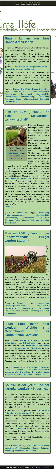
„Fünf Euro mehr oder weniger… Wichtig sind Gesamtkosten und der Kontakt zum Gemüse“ (27, 329)
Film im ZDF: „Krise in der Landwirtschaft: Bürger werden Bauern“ (27, 237)
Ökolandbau (44, 97)
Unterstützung (11, 102)
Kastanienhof (29, 4)
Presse (35, 89)
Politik (28, 89)
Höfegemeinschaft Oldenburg (27, 348)
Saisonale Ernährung (30, 220)
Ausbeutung (44, 213)
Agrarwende (19, 91)
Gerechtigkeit (26, 94)
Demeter (19, 369)
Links (39, 4)
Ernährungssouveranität (39, 91)
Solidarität (44, 99)
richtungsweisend (30, 99)
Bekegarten (23, 4)
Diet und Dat (18, 89)
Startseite (17, 4)
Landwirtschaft (28, 218)
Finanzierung (10, 94)
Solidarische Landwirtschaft (18, 179)
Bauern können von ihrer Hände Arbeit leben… (27, 40)
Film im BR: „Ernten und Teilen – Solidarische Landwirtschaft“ (27, 115)
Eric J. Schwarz (43, 467)
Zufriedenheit (10, 223)
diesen (20, 428)
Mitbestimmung (27, 97)
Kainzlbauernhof (15, 153)
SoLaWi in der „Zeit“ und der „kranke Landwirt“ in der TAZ (27, 386)
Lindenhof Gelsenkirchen (37, 346)
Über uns (35, 4)
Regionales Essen (13, 99)
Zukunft (42, 89)
